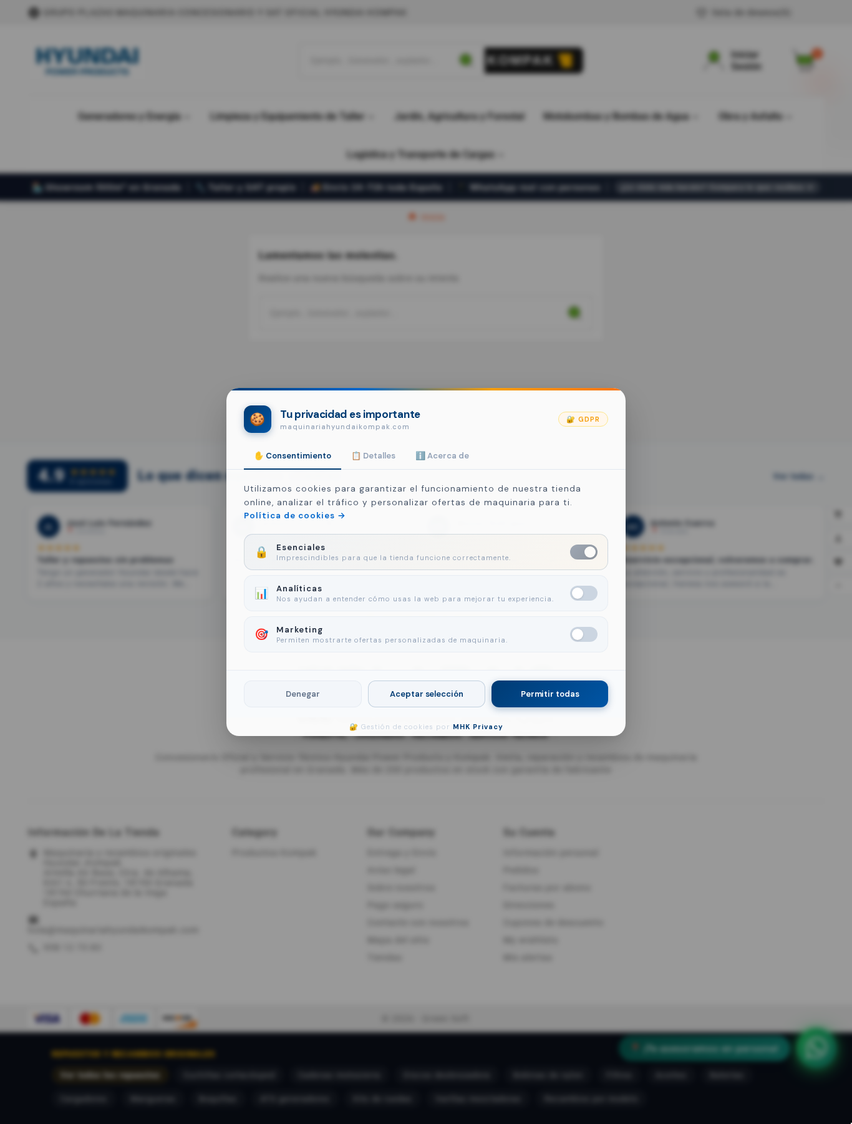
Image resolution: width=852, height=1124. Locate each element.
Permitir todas (550, 694)
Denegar (302, 694)
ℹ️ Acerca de (442, 455)
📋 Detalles (373, 455)
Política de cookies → (295, 515)
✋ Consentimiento (292, 455)
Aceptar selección (426, 694)
